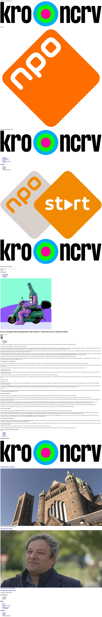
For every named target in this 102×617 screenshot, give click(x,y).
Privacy (4, 606)
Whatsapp (4, 433)
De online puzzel (5, 274)
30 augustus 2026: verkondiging (7, 466)
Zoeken (1, 268)
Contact (4, 603)
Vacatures (4, 598)
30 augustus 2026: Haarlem (6, 528)
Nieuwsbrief (5, 276)
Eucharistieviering (8, 526)
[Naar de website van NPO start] (51, 128)
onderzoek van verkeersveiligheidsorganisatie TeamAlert (67, 353)
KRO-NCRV (5, 340)
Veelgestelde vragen (6, 607)
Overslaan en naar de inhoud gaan (6, 0)
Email (4, 435)
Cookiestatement (5, 608)
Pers (3, 604)
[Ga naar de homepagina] (51, 154)
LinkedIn (4, 434)
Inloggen (8, 129)
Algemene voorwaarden (7, 605)
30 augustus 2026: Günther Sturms (8, 590)
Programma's (5, 341)
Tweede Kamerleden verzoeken (28, 420)
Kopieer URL (5, 436)
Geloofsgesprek (7, 588)
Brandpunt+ (5, 342)
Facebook (4, 432)
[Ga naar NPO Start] (51, 238)
